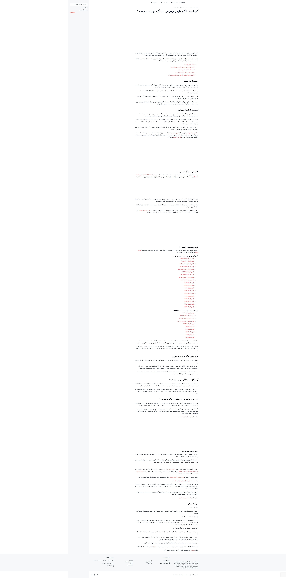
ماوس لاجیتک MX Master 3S (187, 258)
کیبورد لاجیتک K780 (189, 326)
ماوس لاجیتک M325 (189, 304)
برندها (166, 2)
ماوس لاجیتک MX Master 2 (187, 274)
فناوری (131, 563)
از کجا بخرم (153, 546)
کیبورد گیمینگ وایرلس (174, 477)
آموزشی (131, 560)
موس (182, 477)
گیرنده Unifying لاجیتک (144, 210)
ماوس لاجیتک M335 (189, 298)
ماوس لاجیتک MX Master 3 (187, 261)
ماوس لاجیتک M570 (189, 290)
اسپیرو (193, 550)
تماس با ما (149, 563)
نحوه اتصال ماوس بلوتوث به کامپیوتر (181, 480)
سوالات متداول (167, 560)
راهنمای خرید (130, 564)
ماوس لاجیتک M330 (189, 301)
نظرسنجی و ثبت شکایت (165, 563)
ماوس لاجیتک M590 (189, 288)
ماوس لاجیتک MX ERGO (188, 272)
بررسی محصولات (129, 561)
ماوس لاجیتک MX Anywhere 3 (186, 264)
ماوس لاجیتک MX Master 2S (187, 266)
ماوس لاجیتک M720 (189, 282)
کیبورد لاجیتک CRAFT (188, 323)
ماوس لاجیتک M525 (189, 296)
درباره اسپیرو (149, 561)
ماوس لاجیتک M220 (189, 306)
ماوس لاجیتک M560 (189, 293)
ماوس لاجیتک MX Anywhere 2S (186, 269)
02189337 (109, 565)
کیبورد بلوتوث (170, 469)
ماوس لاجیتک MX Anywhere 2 (186, 277)
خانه (197, 7)
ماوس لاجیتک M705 (189, 285)
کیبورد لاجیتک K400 (189, 334)
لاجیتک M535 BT (194, 471)
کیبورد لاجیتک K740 (189, 329)
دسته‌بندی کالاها (174, 2)
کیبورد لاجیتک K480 (189, 331)
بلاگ (161, 2)
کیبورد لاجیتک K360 (189, 337)
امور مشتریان (154, 2)
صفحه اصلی (182, 2)
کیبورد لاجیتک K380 (184, 471)
